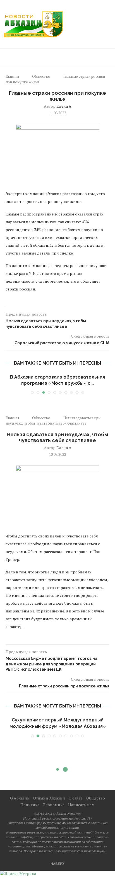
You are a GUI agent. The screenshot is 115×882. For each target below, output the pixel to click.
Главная (12, 76)
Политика (29, 804)
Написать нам (81, 804)
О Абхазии (20, 797)
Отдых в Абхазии (49, 797)
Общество (41, 76)
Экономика (53, 804)
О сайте (76, 797)
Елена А (63, 106)
